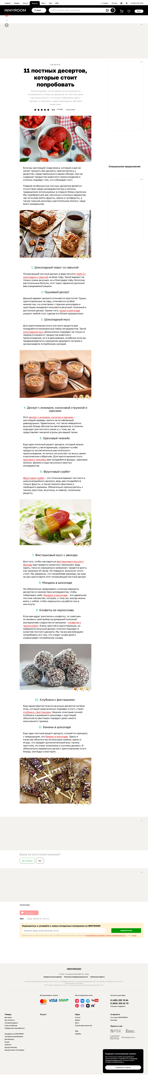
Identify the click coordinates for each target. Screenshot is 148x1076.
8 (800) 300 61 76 (119, 1003)
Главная (7, 3)
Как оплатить (10, 1020)
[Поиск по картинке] (107, 10)
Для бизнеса (9, 1039)
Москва (114, 3)
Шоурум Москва (11, 1047)
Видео (77, 1020)
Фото (43, 3)
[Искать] (113, 10)
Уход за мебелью (11, 1025)
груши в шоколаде (69, 310)
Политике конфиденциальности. (121, 1059)
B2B (56, 3)
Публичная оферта (97, 977)
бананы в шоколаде (57, 736)
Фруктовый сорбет (34, 478)
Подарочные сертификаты (15, 1028)
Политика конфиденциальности (76, 977)
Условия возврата (11, 1023)
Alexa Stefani (70, 110)
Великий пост (37, 919)
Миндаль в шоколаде (55, 595)
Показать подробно (117, 1006)
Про (50, 3)
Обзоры (55, 65)
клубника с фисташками (37, 712)
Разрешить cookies (123, 1067)
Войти (139, 11)
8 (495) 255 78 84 (137, 3)
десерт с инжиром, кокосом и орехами (51, 417)
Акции (7, 1042)
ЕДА (76, 1031)
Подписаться (126, 930)
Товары (16, 3)
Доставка (8, 1017)
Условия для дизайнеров (14, 1036)
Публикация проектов (83, 1025)
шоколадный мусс (33, 331)
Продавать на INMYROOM (14, 1034)
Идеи (77, 1014)
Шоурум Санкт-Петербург (14, 1050)
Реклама (113, 1020)
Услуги (25, 3)
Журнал (35, 3)
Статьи (77, 1017)
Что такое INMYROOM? (119, 1017)
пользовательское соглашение (95, 935)
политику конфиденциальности (115, 935)
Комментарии (25, 905)
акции (134, 935)
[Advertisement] (61, 40)
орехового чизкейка (34, 459)
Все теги (46, 919)
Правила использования (53, 977)
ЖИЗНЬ (78, 1034)
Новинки (8, 1044)
